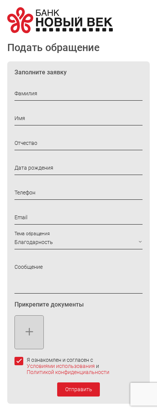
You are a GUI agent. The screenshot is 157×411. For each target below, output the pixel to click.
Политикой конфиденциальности (68, 372)
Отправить (78, 389)
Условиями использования (61, 366)
